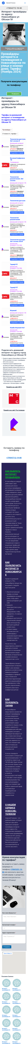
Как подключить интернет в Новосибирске (13, 568)
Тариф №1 (14, 264)
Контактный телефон (9, 925)
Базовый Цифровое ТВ (17, 159)
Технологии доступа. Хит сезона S (18, 140)
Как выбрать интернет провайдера (12, 474)
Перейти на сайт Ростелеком (14, 410)
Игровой (13, 310)
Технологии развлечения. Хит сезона (16, 178)
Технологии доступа (17, 201)
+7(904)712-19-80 (14, 8)
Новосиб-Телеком (10, 2)
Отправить (6, 947)
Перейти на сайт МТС (14, 387)
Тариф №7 (14, 287)
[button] (14, 474)
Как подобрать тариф (11, 702)
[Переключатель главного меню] (25, 2)
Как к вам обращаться (9, 913)
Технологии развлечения (15, 218)
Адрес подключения (9, 932)
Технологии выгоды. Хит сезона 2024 (17, 240)
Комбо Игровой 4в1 (17, 328)
